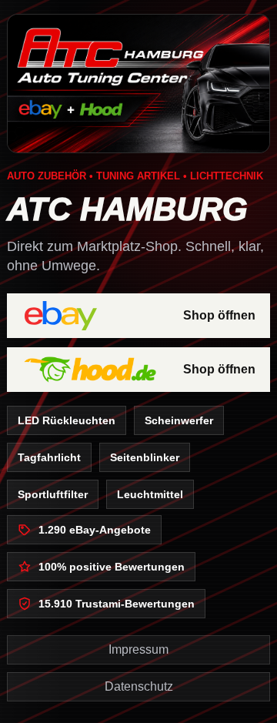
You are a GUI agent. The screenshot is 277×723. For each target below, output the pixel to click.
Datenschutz (139, 686)
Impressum (138, 649)
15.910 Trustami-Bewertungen (116, 603)
